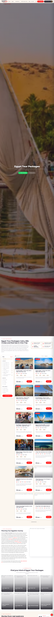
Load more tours (33, 521)
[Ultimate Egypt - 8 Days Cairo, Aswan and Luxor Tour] (24, 445)
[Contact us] (52, 615)
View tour (29, 381)
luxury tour (10, 538)
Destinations (17, 1)
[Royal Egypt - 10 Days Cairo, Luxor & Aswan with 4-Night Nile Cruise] (24, 417)
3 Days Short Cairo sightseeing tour (43, 506)
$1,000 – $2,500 (6, 389)
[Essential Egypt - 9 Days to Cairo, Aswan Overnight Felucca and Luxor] (43, 390)
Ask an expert (7, 395)
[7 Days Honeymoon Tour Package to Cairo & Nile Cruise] (43, 472)
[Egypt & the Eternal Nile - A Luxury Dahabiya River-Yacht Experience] (43, 417)
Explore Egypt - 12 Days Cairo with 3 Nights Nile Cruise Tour (43, 371)
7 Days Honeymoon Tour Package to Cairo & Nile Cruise (43, 480)
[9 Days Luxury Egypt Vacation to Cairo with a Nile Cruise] (24, 499)
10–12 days (5, 382)
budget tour (17, 541)
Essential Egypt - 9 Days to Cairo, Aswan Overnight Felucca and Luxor (43, 398)
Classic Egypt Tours (8, 370)
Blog (29, 1)
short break (19, 542)
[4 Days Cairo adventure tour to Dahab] (43, 445)
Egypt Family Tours (8, 365)
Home (9, 1)
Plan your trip (32, 172)
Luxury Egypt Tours (8, 362)
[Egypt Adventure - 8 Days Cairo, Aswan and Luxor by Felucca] (24, 390)
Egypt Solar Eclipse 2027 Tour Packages (8, 375)
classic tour (15, 537)
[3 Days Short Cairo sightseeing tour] (43, 499)
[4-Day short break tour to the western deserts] (24, 472)
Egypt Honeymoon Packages (8, 369)
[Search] (36, 1)
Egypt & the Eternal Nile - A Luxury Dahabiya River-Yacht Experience (43, 425)
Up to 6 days (5, 379)
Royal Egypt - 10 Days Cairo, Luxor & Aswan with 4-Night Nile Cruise (23, 425)
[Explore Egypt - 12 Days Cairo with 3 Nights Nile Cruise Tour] (43, 363)
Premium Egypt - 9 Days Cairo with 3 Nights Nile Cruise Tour (23, 371)
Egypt (13, 1)
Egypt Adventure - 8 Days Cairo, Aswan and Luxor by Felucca (22, 398)
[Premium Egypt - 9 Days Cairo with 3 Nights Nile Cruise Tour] (24, 363)
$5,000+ (5, 392)
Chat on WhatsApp (23, 172)
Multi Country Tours (24, 1)
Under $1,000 (5, 388)
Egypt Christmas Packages (8, 373)
